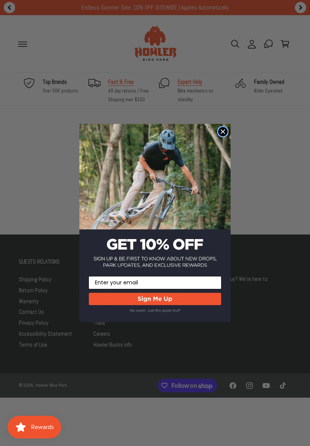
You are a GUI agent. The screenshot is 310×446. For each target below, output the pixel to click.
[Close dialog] (223, 131)
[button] (155, 306)
